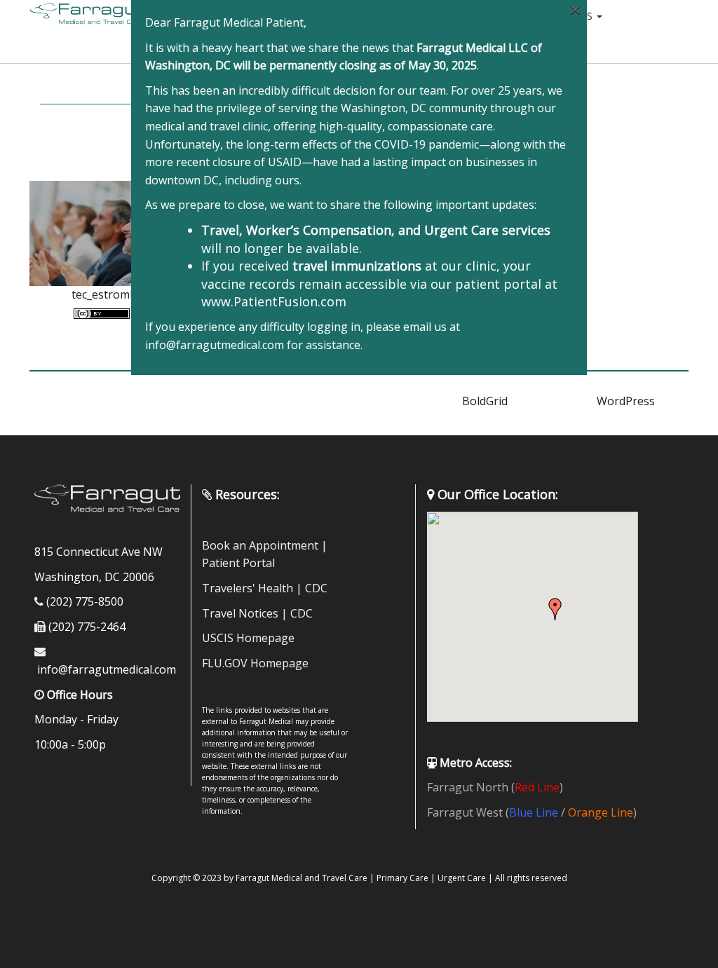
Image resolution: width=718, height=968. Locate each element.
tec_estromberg (113, 294)
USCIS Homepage (248, 638)
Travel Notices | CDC (257, 613)
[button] (555, 609)
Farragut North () (495, 787)
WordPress (626, 401)
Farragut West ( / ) (532, 812)
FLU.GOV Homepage (255, 663)
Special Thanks (74, 942)
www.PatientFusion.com (273, 301)
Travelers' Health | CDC (264, 588)
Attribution (87, 88)
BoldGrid (485, 401)
